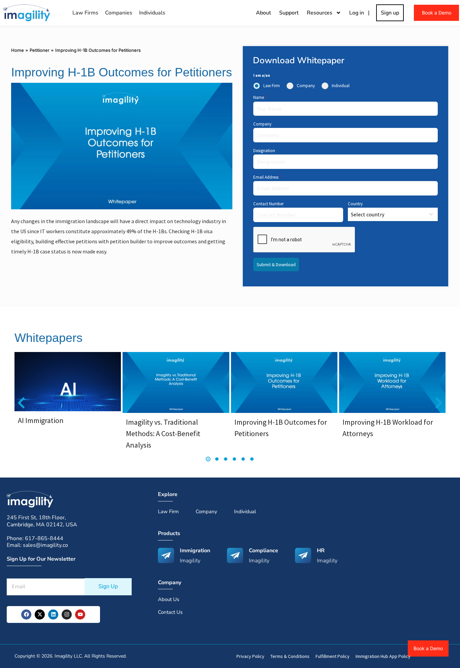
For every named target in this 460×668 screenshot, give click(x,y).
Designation (264, 150)
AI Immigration (41, 420)
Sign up (390, 12)
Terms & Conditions (289, 656)
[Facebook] (26, 614)
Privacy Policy (250, 656)
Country (355, 204)
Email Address (267, 177)
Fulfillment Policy (333, 656)
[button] (21, 403)
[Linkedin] (53, 614)
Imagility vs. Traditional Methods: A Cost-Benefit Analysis (163, 433)
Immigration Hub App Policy (383, 656)
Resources (319, 12)
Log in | (360, 12)
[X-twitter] (40, 614)
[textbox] (386, 214)
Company (262, 124)
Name (260, 97)
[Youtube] (80, 614)
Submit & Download (276, 264)
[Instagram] (67, 614)
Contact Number (268, 204)
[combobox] (393, 214)
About (263, 12)
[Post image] (67, 381)
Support (289, 12)
